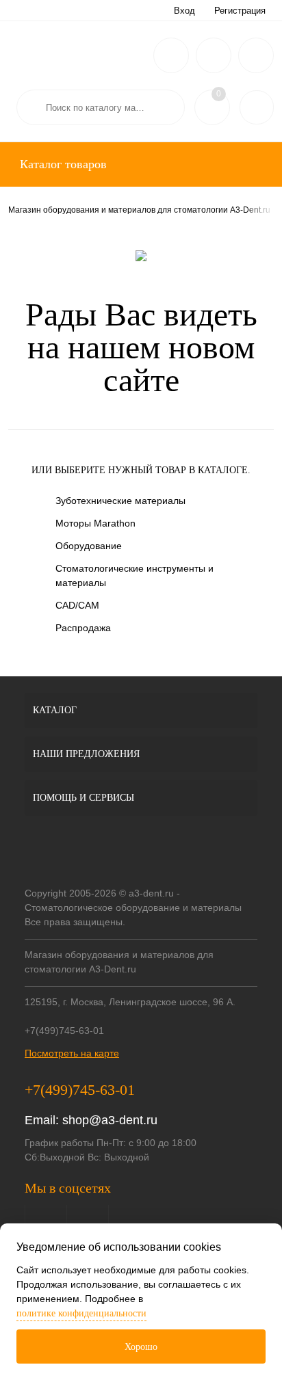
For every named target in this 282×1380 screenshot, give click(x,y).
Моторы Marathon (95, 523)
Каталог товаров (61, 164)
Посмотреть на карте (72, 1053)
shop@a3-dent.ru (109, 1120)
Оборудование (88, 545)
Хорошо (141, 1347)
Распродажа (83, 627)
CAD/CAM (77, 605)
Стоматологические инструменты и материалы (134, 575)
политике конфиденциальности (81, 1313)
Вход (184, 10)
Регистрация (240, 10)
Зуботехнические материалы (120, 500)
